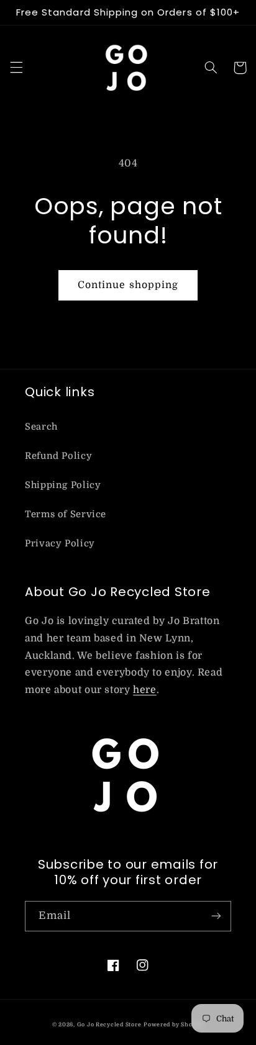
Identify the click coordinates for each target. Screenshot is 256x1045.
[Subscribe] (216, 916)
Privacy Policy (60, 543)
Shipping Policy (63, 485)
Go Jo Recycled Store (109, 1024)
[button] (16, 67)
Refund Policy (58, 456)
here (145, 689)
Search (41, 427)
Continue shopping (128, 285)
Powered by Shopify (174, 1024)
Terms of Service (65, 514)
